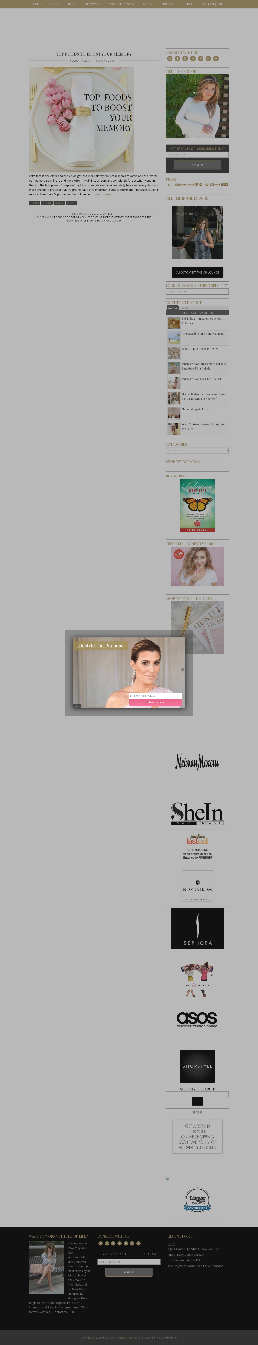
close (77, 706)
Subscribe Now (155, 702)
